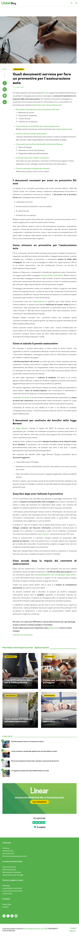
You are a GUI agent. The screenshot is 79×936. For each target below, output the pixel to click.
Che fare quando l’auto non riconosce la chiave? (27, 741)
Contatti (5, 907)
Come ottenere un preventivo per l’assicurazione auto (37, 126)
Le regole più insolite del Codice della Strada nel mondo (30, 771)
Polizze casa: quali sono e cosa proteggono (58, 681)
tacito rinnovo (43, 534)
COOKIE (73, 928)
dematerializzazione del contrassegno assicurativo (55, 575)
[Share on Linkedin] (4, 102)
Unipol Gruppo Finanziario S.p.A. (34, 929)
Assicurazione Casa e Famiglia (12, 875)
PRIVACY (72, 931)
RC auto (45, 93)
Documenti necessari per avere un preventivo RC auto (38, 109)
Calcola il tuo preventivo (23, 635)
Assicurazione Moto (9, 869)
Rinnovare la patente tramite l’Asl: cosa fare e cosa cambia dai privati (35, 761)
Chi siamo (5, 848)
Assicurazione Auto (9, 867)
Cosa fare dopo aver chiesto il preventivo (32, 158)
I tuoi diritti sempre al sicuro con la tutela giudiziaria (19, 681)
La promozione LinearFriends (12, 891)
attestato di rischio (22, 397)
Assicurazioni (18, 69)
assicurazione (39, 301)
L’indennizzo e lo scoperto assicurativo (55, 720)
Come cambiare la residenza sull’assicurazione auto (18, 720)
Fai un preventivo (8, 853)
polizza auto (53, 628)
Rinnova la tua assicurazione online (14, 856)
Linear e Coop (7, 893)
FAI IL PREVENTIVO (39, 802)
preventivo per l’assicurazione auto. (47, 105)
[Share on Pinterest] (4, 95)
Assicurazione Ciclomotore (11, 872)
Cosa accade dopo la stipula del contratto (33, 168)
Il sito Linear (6, 904)
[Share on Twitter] (4, 89)
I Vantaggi (5, 885)
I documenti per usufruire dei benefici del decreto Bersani (39, 144)
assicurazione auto (64, 129)
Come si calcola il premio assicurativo (31, 134)
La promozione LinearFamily (12, 888)
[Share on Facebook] (4, 83)
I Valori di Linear (8, 851)
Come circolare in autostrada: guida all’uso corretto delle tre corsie (34, 751)
